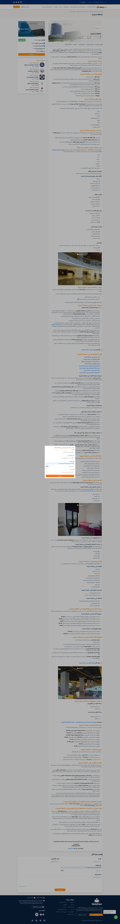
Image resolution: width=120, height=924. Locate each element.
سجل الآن (60, 476)
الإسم (73, 449)
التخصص (72, 469)
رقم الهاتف (71, 461)
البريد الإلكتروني (70, 455)
